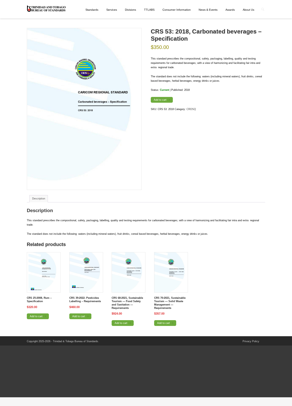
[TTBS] (47, 8)
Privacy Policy (251, 341)
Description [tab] (38, 198)
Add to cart (160, 99)
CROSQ (191, 109)
